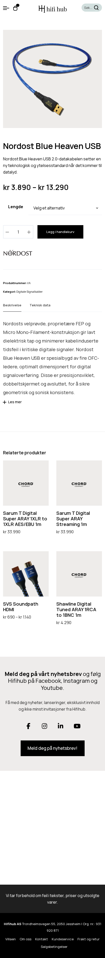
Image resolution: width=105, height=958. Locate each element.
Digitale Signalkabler (29, 291)
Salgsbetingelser (54, 946)
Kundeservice (63, 939)
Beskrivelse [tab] (12, 305)
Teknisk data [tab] (40, 305)
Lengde (15, 206)
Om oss (25, 939)
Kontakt (41, 939)
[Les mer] (5, 403)
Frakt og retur (88, 939)
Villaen (10, 939)
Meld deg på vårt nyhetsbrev (43, 674)
